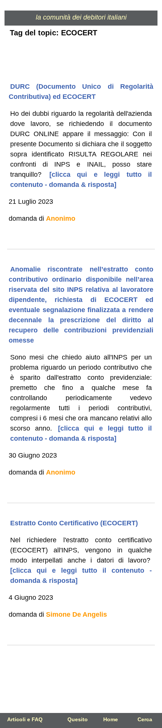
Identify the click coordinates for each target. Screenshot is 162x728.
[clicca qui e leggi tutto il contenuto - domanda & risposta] (81, 575)
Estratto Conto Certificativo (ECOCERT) (74, 523)
